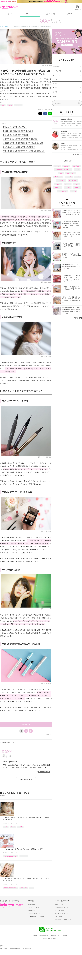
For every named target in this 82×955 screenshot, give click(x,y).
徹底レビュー (70, 173)
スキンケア (56, 67)
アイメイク (7, 102)
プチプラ (58, 184)
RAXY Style (30, 14)
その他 (55, 96)
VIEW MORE (77, 154)
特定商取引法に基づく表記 (63, 919)
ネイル (55, 88)
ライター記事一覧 (44, 772)
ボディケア (56, 79)
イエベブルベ (72, 180)
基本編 (77, 169)
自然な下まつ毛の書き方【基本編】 (16, 135)
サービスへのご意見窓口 (62, 913)
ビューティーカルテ (34, 913)
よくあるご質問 (59, 910)
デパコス (67, 187)
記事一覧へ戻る (26, 779)
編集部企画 (76, 166)
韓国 (61, 173)
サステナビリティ (27, 948)
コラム (55, 92)
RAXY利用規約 (59, 916)
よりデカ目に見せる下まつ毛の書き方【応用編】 (20, 139)
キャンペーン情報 (50, 14)
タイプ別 (20, 827)
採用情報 (65, 935)
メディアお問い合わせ (61, 908)
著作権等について (56, 935)
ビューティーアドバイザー (36, 916)
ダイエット (58, 187)
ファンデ (77, 187)
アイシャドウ (24, 856)
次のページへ (26, 724)
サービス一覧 (3, 948)
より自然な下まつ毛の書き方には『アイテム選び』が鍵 (23, 143)
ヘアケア (56, 84)
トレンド (68, 177)
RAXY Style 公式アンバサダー (10, 856)
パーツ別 (13, 827)
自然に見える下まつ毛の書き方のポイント (18, 131)
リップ (77, 177)
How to (2, 105)
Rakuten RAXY (9, 7)
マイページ (31, 910)
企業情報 (35, 935)
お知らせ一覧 (59, 905)
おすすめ (66, 166)
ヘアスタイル (61, 180)
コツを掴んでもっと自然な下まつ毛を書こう (19, 147)
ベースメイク (57, 71)
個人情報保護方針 (44, 935)
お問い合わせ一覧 (15, 948)
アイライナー (18, 105)
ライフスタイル (62, 191)
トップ (10, 14)
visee (31, 888)
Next (48, 734)
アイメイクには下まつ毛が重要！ (15, 127)
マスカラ (10, 105)
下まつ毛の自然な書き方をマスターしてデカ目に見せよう (24, 151)
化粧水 (76, 184)
